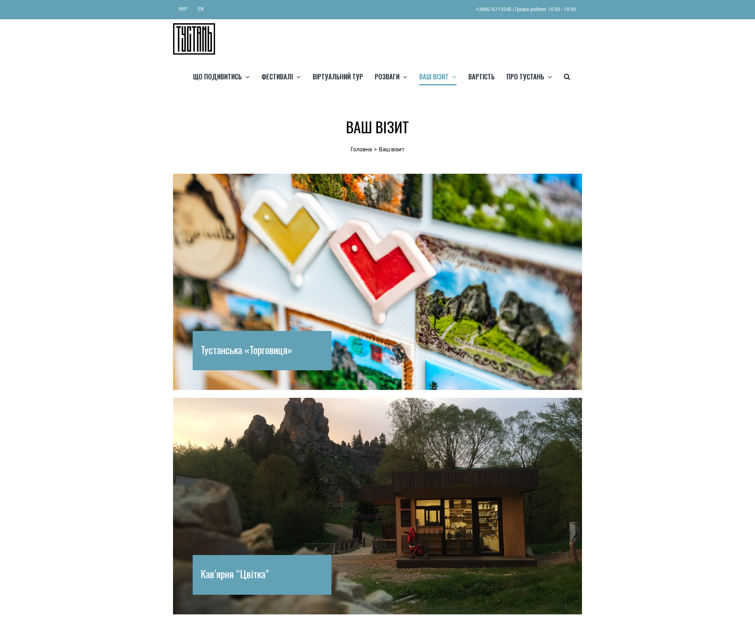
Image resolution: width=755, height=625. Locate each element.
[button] (567, 76)
